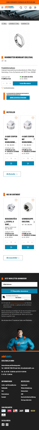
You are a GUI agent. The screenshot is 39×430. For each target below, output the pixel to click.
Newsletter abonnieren (20, 291)
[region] (19, 42)
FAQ (3, 391)
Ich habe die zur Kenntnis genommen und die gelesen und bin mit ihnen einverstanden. (17, 305)
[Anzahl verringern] (3, 83)
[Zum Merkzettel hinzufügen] (16, 118)
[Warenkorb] (35, 7)
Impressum (24, 385)
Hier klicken (18, 297)
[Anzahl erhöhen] (10, 83)
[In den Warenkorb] (11, 163)
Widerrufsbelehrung (26, 388)
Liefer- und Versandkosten (9, 385)
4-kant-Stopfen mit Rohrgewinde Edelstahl (11, 139)
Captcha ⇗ (27, 299)
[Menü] (2, 7)
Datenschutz (24, 391)
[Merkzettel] (25, 7)
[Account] (30, 7)
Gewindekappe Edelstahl (27, 220)
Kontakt (4, 397)
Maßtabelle (4, 388)
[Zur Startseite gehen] (9, 7)
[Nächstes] (34, 139)
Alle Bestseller (11, 174)
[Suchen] (21, 7)
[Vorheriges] (4, 139)
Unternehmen (5, 394)
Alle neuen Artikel (12, 257)
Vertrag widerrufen (26, 400)
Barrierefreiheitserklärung (28, 397)
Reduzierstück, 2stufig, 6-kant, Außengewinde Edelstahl (11, 221)
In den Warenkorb (25, 83)
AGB (15, 305)
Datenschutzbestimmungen (17, 303)
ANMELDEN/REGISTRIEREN (18, 97)
